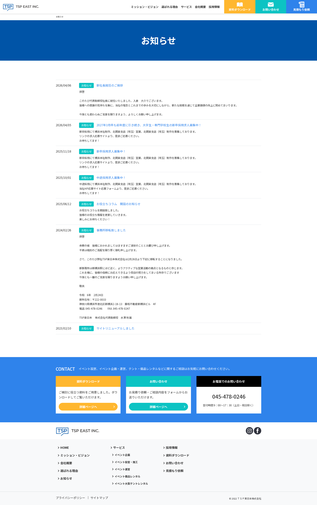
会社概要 (200, 7)
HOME (64, 447)
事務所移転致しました (103, 230)
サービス (186, 7)
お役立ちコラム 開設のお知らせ (110, 204)
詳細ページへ (88, 406)
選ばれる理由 (169, 7)
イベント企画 (122, 455)
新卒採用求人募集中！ (103, 151)
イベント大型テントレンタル (131, 483)
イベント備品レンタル (127, 476)
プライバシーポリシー (70, 497)
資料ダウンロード (240, 9)
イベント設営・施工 (126, 462)
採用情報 (214, 7)
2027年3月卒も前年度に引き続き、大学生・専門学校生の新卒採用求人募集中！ (141, 125)
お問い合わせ (271, 9)
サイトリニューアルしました (107, 328)
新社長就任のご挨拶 (102, 85)
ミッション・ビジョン (144, 7)
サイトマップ (99, 497)
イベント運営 (122, 469)
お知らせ (66, 478)
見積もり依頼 (301, 9)
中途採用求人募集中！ (103, 177)
